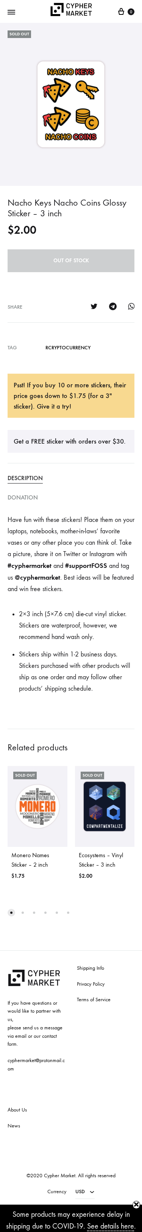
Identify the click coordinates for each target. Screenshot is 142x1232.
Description (25, 478)
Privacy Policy (91, 984)
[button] (11, 912)
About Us (17, 1110)
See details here (110, 1226)
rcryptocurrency (68, 347)
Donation (23, 497)
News (14, 1126)
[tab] (71, 478)
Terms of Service (94, 999)
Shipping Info (90, 968)
